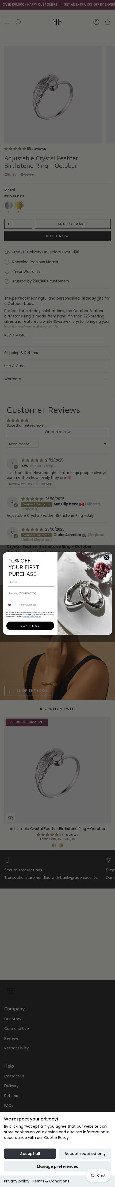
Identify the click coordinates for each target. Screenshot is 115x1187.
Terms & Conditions (50, 1181)
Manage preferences (57, 1166)
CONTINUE (30, 625)
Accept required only (85, 1153)
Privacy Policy (29, 616)
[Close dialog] (106, 557)
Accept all (30, 1153)
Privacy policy (16, 1181)
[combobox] (12, 604)
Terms (38, 616)
